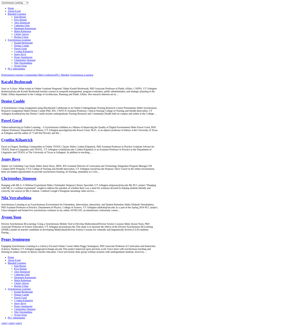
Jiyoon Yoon (20, 65)
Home (11, 8)
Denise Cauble (21, 45)
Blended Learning (17, 14)
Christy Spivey (21, 34)
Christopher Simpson (24, 60)
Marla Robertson (22, 31)
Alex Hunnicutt (22, 22)
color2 (11, 323)
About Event (14, 11)
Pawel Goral (20, 48)
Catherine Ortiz (22, 25)
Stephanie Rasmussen (25, 28)
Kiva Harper (20, 19)
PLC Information (16, 68)
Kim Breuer (20, 17)
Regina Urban (21, 37)
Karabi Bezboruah (23, 42)
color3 (18, 323)
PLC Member (62, 75)
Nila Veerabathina (23, 63)
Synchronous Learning (19, 40)
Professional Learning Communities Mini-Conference (28, 75)
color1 (4, 323)
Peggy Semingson (23, 57)
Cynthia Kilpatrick (23, 51)
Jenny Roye (20, 54)
